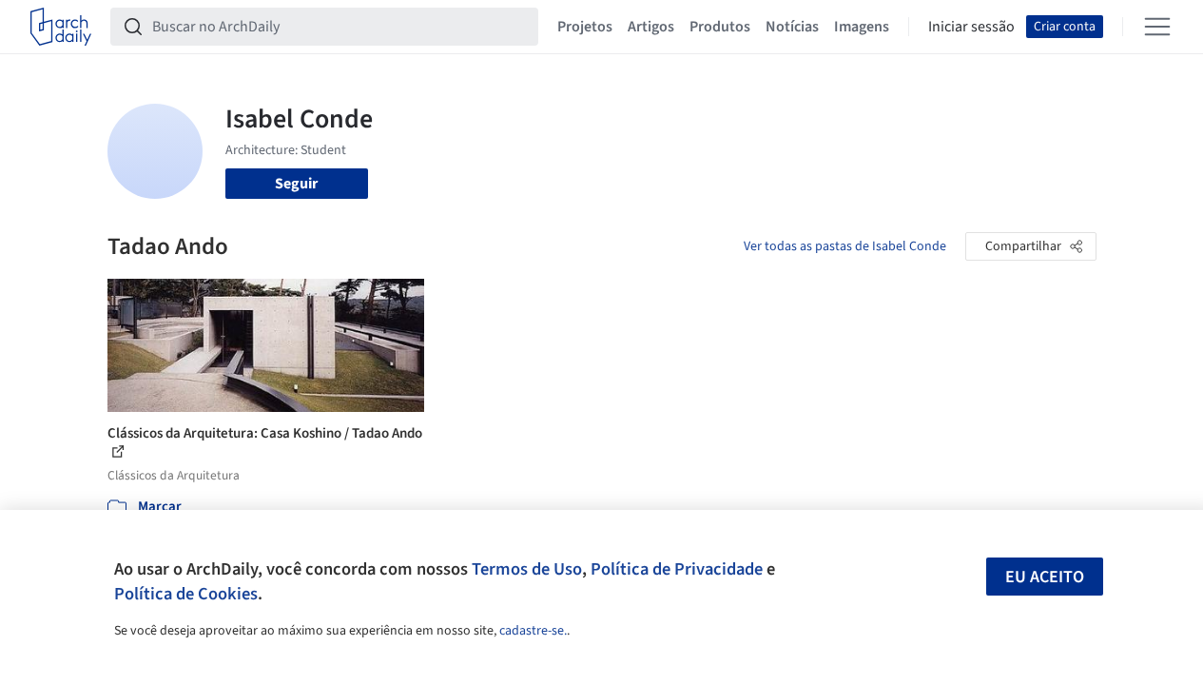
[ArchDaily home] (60, 27)
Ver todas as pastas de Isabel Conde (845, 246)
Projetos (584, 26)
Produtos (719, 26)
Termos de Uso (527, 569)
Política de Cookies (186, 593)
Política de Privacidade (677, 569)
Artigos (651, 26)
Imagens (861, 26)
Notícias (792, 26)
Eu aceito (1044, 577)
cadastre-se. (533, 630)
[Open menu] (1157, 26)
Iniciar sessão (971, 26)
